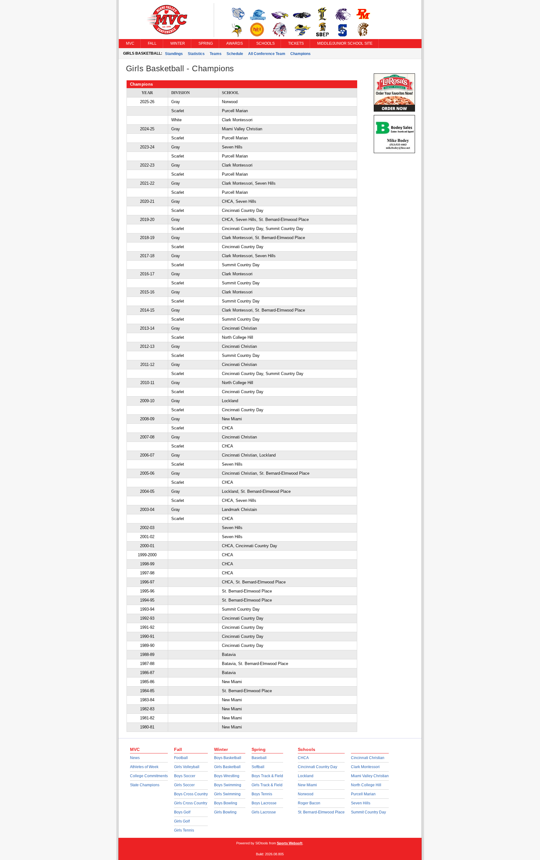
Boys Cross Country (191, 794)
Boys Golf (182, 812)
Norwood (305, 794)
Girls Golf (182, 821)
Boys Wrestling (226, 776)
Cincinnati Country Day (317, 767)
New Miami (307, 785)
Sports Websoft (289, 843)
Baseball (259, 758)
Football (181, 758)
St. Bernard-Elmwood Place (321, 812)
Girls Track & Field (267, 785)
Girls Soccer (184, 785)
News (135, 758)
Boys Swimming (227, 785)
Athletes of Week (144, 767)
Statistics (196, 54)
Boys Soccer (184, 776)
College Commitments (149, 776)
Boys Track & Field (267, 776)
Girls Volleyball (186, 767)
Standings (174, 54)
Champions (300, 54)
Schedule (235, 54)
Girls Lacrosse (264, 812)
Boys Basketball (227, 758)
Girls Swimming (227, 794)
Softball (258, 767)
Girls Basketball (227, 767)
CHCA (303, 758)
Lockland (305, 776)
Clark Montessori (365, 767)
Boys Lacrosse (264, 803)
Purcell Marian (363, 794)
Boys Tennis (262, 794)
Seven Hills (360, 803)
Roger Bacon (309, 803)
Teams (216, 54)
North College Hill (366, 785)
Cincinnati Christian (367, 758)
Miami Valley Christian (370, 776)
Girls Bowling (225, 812)
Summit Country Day (368, 812)
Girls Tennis (184, 830)
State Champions (144, 785)
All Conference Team (266, 54)
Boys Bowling (225, 803)
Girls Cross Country (190, 803)
